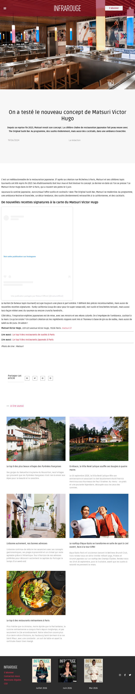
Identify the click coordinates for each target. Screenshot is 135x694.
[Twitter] (130, 675)
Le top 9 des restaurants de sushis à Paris (34, 334)
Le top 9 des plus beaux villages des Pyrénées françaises (34, 466)
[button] (5, 8)
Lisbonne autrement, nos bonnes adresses (27, 543)
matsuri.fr (66, 328)
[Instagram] (120, 675)
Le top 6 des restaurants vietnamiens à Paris (28, 620)
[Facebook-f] (125, 675)
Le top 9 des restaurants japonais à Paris (33, 339)
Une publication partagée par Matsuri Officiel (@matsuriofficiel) (37, 296)
